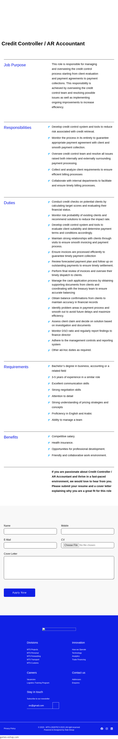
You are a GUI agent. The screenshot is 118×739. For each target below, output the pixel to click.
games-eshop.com (9, 737)
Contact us (78, 672)
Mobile (65, 525)
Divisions (32, 642)
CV (63, 539)
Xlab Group (69, 730)
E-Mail (7, 539)
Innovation (78, 642)
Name (7, 525)
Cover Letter (10, 553)
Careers (32, 672)
